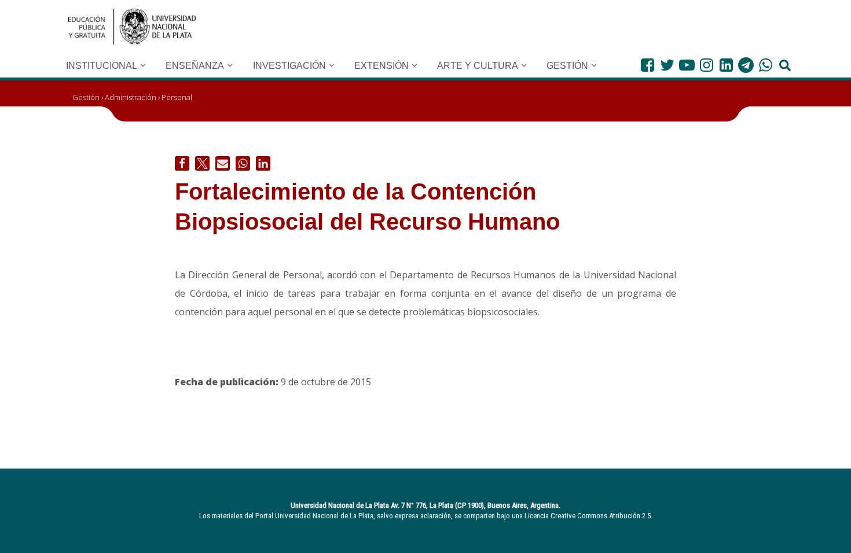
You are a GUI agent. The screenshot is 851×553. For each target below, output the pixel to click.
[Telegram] (746, 65)
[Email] (222, 163)
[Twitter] (667, 65)
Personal (177, 97)
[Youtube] (687, 65)
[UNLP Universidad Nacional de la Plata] (132, 27)
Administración (130, 97)
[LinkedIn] (726, 65)
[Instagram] (706, 65)
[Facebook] (647, 65)
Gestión (86, 97)
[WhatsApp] (765, 65)
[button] (143, 65)
